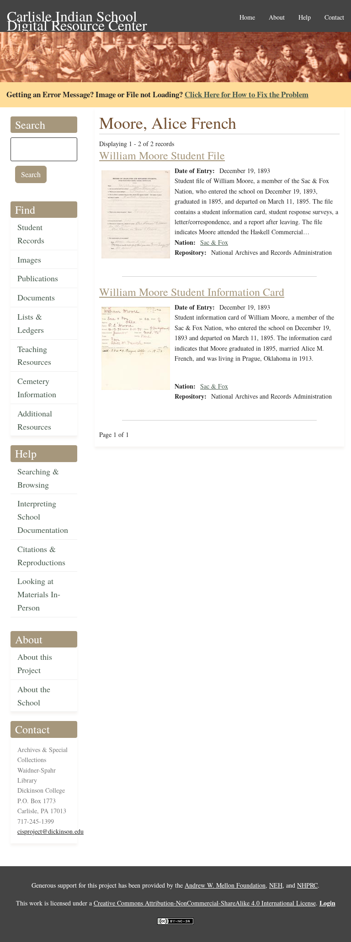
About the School (33, 696)
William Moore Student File (162, 155)
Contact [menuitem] (334, 17)
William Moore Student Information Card (191, 291)
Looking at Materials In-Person (38, 594)
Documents (36, 297)
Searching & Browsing (38, 478)
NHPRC (307, 885)
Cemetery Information (36, 387)
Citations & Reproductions (41, 555)
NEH (275, 885)
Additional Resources (34, 420)
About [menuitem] (277, 17)
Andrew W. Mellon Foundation (225, 885)
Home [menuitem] (247, 17)
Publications (37, 278)
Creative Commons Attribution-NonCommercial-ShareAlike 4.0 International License (205, 903)
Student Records (30, 233)
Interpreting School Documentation (42, 516)
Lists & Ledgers (30, 323)
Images (29, 259)
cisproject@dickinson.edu (50, 831)
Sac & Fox (214, 242)
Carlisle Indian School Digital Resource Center (77, 16)
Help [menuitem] (304, 17)
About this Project (34, 663)
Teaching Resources (34, 355)
